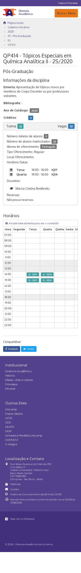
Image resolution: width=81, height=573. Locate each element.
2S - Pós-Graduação (19, 36)
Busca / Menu (66, 13)
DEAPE (9, 426)
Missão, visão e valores (19, 380)
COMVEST (11, 439)
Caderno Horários (18, 27)
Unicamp (11, 409)
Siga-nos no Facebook (22, 518)
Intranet (10, 388)
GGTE (8, 418)
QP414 (12, 44)
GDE (8, 422)
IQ (9, 40)
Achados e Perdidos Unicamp (23, 435)
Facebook (12, 348)
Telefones (15, 484)
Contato (14, 489)
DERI (8, 431)
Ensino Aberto (14, 413)
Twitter (30, 348)
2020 (11, 31)
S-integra (11, 444)
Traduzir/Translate (67, 3)
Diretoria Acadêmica (18, 371)
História (10, 375)
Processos (11, 384)
